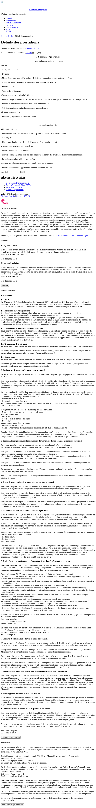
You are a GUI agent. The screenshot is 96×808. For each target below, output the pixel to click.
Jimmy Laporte (33, 48)
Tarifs (10, 36)
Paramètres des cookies (11, 737)
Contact (19, 196)
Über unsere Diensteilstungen (17, 183)
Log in (12, 196)
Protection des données (65, 235)
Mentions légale (82, 235)
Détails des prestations (15, 190)
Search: (4, 172)
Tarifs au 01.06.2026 (14, 187)
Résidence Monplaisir (38, 10)
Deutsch (29, 52)
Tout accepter (7, 805)
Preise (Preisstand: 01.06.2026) (18, 185)
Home (3, 36)
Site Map (4, 196)
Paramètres (18, 805)
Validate (5, 285)
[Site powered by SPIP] (4, 204)
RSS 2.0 (27, 196)
